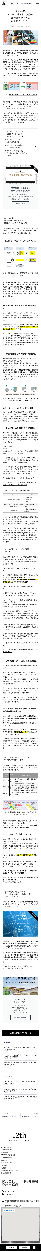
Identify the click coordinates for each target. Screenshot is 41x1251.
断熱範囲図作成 (6, 1173)
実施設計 (4, 1168)
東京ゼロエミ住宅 (6, 1163)
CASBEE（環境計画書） (9, 1155)
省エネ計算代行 (6, 1147)
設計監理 (4, 1165)
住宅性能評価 (5, 1152)
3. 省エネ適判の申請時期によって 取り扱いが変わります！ (16, 146)
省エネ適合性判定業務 (20, 1017)
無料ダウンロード (20, 204)
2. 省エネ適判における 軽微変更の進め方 (12, 141)
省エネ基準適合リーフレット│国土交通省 (23, 95)
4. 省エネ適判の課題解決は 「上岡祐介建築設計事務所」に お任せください (16, 153)
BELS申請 (4, 1160)
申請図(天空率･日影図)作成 (9, 1170)
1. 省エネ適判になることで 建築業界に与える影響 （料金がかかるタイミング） (15, 134)
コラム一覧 (8, 1076)
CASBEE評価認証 (6, 1157)
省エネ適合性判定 (6, 1150)
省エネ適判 (25, 26)
